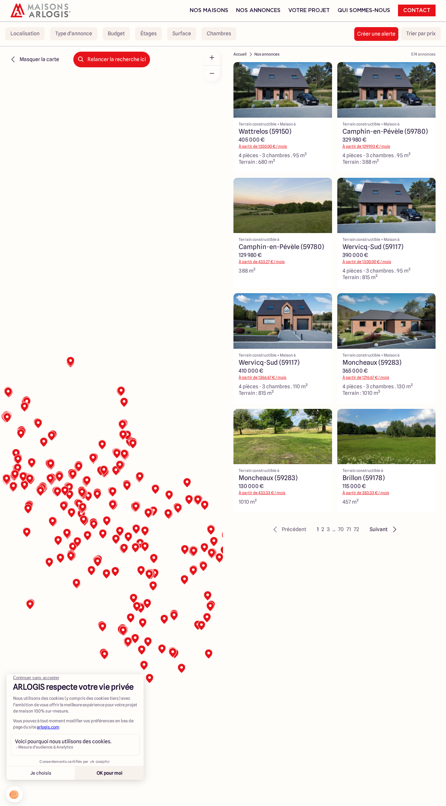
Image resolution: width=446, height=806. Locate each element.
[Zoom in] (212, 57)
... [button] (333, 529)
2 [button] (322, 529)
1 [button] (318, 529)
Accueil (240, 54)
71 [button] (348, 529)
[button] (288, 529)
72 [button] (356, 529)
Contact (416, 10)
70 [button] (341, 529)
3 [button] (328, 529)
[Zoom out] (212, 73)
